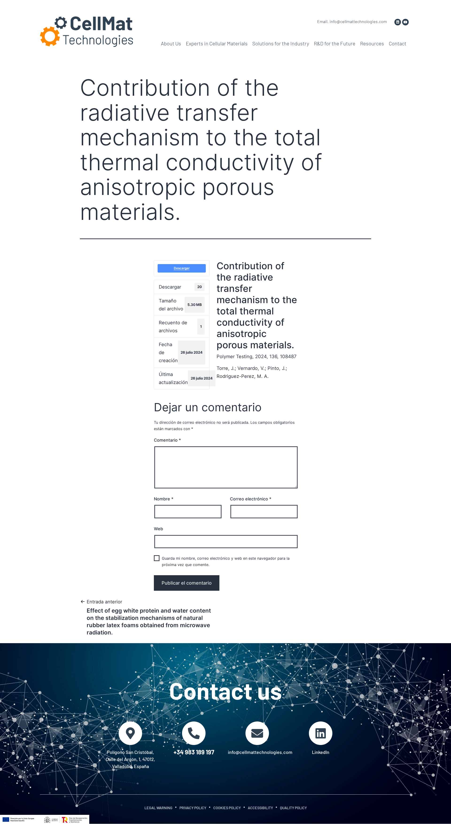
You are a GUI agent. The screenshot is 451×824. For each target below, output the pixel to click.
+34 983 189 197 (194, 752)
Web (158, 528)
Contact (397, 43)
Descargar (182, 268)
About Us (171, 43)
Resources (372, 43)
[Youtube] (405, 22)
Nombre (163, 498)
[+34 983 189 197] (194, 733)
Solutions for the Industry (280, 43)
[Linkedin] (397, 22)
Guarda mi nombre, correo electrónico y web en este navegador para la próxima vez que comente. (226, 561)
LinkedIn (320, 752)
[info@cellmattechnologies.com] (257, 733)
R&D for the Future (334, 43)
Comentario (167, 440)
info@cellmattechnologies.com (260, 752)
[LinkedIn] (320, 733)
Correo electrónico (250, 498)
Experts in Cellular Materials (217, 43)
